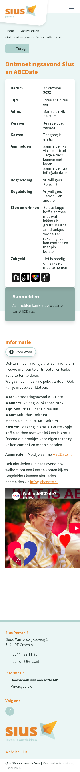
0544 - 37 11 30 (24, 654)
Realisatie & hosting (58, 763)
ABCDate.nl (62, 454)
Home (10, 30)
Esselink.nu (13, 768)
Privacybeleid (21, 686)
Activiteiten (30, 30)
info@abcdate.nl (44, 481)
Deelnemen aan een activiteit (34, 680)
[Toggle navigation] (71, 7)
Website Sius (16, 751)
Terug (21, 48)
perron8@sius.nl (25, 661)
